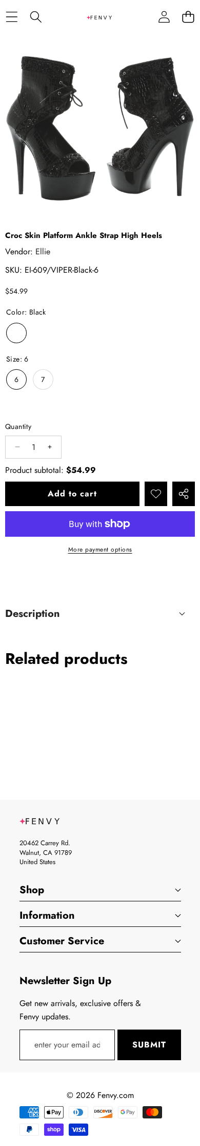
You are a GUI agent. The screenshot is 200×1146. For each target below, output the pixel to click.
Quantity (18, 426)
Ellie (42, 251)
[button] (187, 17)
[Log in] (163, 17)
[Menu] (11, 17)
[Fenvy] (99, 17)
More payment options (100, 549)
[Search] (35, 17)
